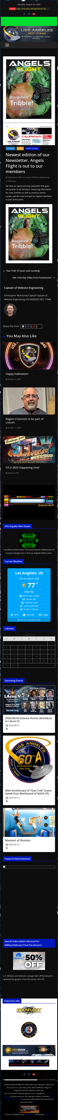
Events (20, 148)
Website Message (32, 148)
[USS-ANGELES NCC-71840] (29, 27)
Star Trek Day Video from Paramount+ (32, 277)
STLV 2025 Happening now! (22, 467)
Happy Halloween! (17, 374)
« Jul (28, 672)
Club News (10, 148)
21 (44, 656)
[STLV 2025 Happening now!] (29, 437)
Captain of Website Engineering (37, 177)
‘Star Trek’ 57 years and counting (23, 270)
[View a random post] (52, 45)
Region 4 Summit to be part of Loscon (24, 420)
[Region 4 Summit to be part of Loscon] (29, 389)
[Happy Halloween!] (29, 344)
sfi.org (35, 1102)
